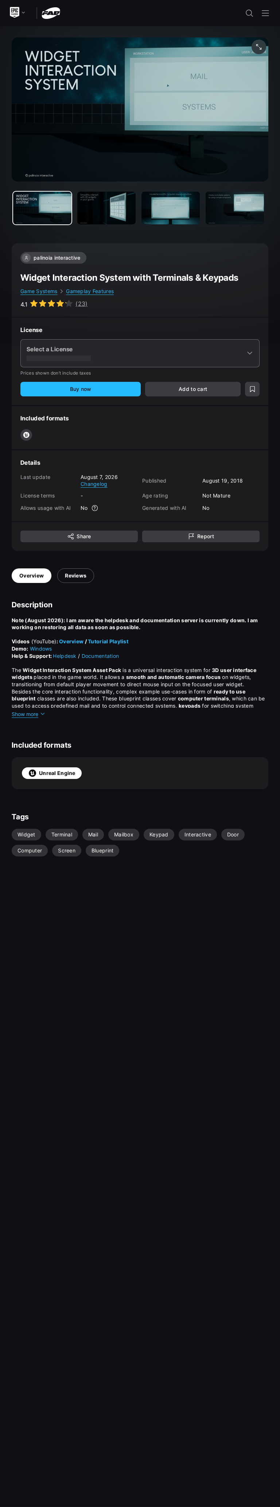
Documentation (100, 656)
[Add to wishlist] (252, 389)
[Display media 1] (106, 208)
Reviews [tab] (75, 575)
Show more (25, 714)
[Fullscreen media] (259, 47)
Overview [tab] (31, 575)
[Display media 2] (170, 208)
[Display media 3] (235, 208)
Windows (41, 648)
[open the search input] (249, 13)
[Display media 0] (42, 208)
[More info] (95, 508)
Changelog (94, 484)
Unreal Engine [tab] (57, 773)
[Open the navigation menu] (265, 13)
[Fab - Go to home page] (51, 12)
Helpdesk (64, 656)
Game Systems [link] (38, 291)
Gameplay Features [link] (90, 291)
